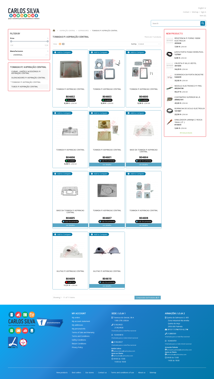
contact (186, 12)
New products (174, 33)
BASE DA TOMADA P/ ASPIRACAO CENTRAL (144, 151)
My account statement (81, 321)
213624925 (118, 324)
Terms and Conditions (81, 336)
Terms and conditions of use (122, 372)
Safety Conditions (79, 340)
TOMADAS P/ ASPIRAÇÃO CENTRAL (26, 82)
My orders (76, 317)
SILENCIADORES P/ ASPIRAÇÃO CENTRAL (28, 77)
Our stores (89, 372)
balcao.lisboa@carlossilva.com (124, 351)
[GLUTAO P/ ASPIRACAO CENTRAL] (70, 251)
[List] (63, 44)
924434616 (118, 335)
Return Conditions (79, 343)
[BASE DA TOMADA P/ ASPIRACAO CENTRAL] (143, 130)
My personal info (78, 328)
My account (79, 313)
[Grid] (60, 44)
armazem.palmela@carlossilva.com (179, 350)
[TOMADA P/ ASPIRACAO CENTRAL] (70, 69)
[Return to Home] (54, 30)
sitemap (195, 12)
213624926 (118, 327)
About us (142, 372)
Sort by (133, 44)
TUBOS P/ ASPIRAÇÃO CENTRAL (24, 86)
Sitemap (153, 372)
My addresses (77, 325)
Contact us (102, 372)
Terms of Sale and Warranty (83, 332)
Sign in (203, 12)
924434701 (172, 341)
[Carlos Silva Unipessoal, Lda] (24, 13)
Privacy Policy (77, 347)
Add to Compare (64, 52)
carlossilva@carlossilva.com (123, 356)
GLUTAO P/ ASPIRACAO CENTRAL (70, 271)
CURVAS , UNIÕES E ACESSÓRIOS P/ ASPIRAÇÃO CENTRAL (26, 72)
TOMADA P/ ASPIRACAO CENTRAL (70, 89)
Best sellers (77, 372)
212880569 (171, 333)
